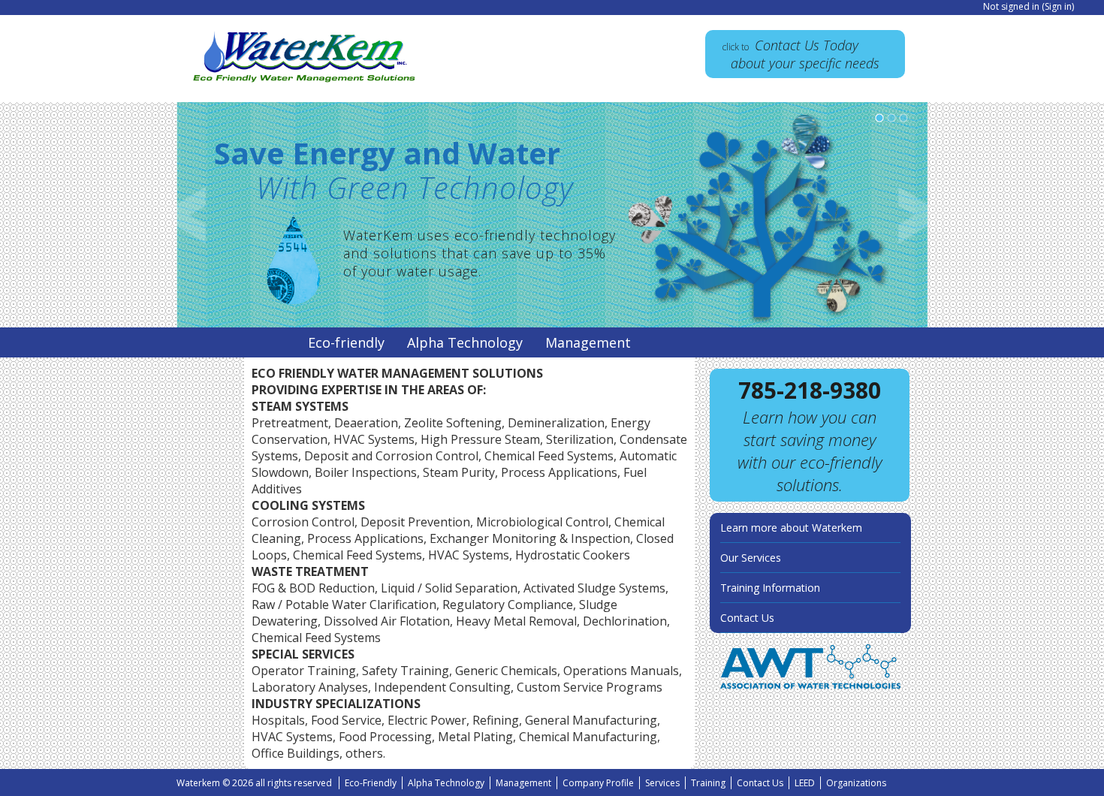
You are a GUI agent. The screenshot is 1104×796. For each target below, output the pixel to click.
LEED (805, 782)
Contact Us (747, 618)
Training (708, 782)
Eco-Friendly (371, 782)
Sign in (1058, 6)
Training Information (770, 587)
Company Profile (598, 782)
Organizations (856, 782)
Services (662, 782)
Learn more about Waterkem (791, 527)
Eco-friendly (346, 342)
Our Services (750, 557)
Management (588, 342)
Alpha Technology (465, 342)
